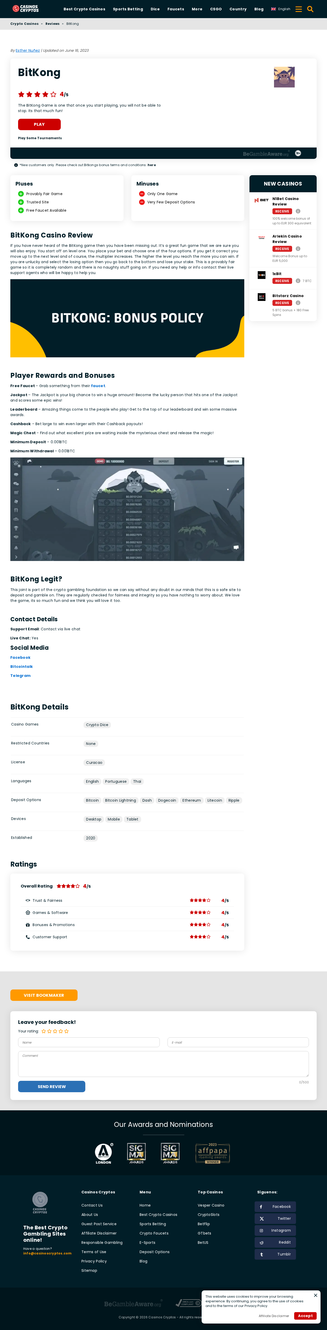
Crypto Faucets (154, 1233)
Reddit (285, 1242)
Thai (137, 781)
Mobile (114, 819)
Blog (258, 9)
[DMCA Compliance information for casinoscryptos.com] (189, 1304)
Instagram (281, 1230)
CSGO (216, 9)
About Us (89, 1214)
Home (145, 1205)
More (197, 9)
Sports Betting (128, 9)
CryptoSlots (208, 1214)
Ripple (234, 800)
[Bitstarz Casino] (298, 303)
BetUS (203, 1242)
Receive (282, 211)
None (91, 743)
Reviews (52, 23)
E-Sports (147, 1242)
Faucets (176, 9)
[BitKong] (284, 78)
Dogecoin (167, 800)
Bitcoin (92, 800)
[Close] (316, 1295)
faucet (98, 385)
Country (238, 9)
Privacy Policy (94, 1261)
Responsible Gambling (102, 1242)
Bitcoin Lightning (120, 800)
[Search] (311, 9)
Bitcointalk (21, 666)
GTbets (204, 1233)
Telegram (20, 675)
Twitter (284, 1218)
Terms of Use (93, 1251)
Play (39, 124)
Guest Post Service (99, 1223)
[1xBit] (298, 281)
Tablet (132, 819)
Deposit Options (155, 1251)
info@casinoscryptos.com (47, 1253)
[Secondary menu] (298, 8)
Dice (155, 9)
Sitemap (89, 1270)
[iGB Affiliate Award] (104, 1153)
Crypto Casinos (24, 23)
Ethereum (191, 800)
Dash (147, 800)
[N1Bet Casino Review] (298, 211)
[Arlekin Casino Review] (298, 249)
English (92, 781)
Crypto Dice (97, 724)
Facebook (20, 657)
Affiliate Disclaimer (99, 1233)
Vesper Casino (211, 1205)
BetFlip (204, 1223)
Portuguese (116, 781)
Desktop (93, 819)
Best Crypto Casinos (84, 9)
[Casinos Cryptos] (31, 9)
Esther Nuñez (28, 50)
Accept (305, 1315)
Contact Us (92, 1205)
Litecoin (215, 800)
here (152, 165)
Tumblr (284, 1254)
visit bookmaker (44, 995)
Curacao (94, 762)
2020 (90, 838)
